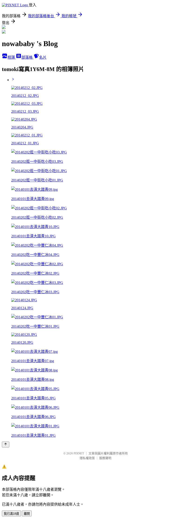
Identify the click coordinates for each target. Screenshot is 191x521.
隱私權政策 (87, 458)
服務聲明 (105, 458)
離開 (27, 513)
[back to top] (5, 444)
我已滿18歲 (11, 513)
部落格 (27, 57)
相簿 (11, 57)
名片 (43, 57)
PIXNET (79, 453)
